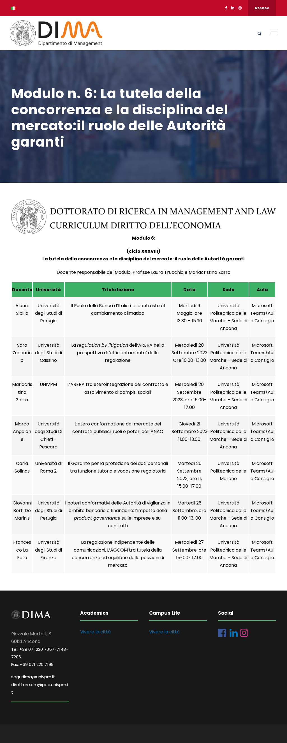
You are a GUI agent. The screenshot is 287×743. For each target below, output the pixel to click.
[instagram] (240, 8)
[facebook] (226, 8)
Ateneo (261, 8)
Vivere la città (95, 632)
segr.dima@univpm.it (33, 677)
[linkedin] (232, 8)
